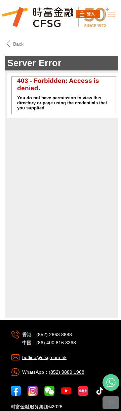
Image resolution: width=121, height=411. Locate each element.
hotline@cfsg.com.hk (44, 357)
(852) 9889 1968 (66, 372)
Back (18, 44)
